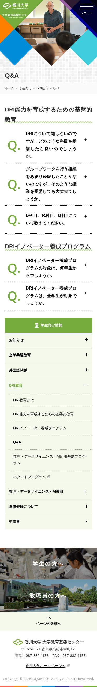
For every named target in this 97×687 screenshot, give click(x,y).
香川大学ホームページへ (45, 666)
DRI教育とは (23, 400)
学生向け (25, 88)
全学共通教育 (20, 355)
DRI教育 (42, 88)
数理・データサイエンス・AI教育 (36, 491)
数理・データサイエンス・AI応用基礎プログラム (49, 459)
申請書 (14, 521)
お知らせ (16, 340)
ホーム (9, 88)
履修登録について (23, 506)
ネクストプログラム (29, 477)
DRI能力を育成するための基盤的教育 (43, 414)
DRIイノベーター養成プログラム (39, 428)
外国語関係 (18, 370)
